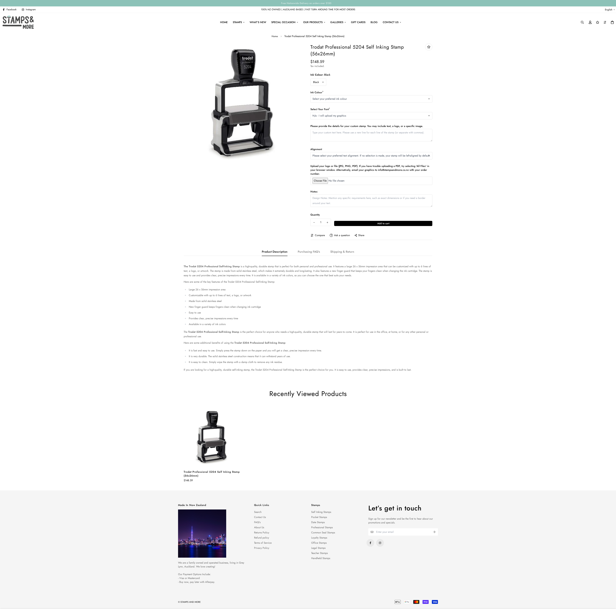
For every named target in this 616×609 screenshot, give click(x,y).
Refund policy (261, 537)
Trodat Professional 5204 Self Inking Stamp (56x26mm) (212, 474)
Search (257, 512)
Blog (374, 22)
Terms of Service (263, 543)
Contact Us (260, 517)
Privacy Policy (261, 548)
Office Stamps (319, 543)
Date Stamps (318, 522)
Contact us (390, 22)
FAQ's (257, 522)
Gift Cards (358, 22)
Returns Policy (261, 532)
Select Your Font (320, 109)
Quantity (315, 215)
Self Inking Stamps (321, 512)
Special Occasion (283, 22)
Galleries (336, 22)
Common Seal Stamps (323, 532)
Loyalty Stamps (319, 537)
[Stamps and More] (18, 22)
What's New (258, 22)
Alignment (316, 149)
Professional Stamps (322, 527)
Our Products (313, 22)
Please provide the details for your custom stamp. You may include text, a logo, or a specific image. (366, 126)
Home (224, 22)
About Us (259, 527)
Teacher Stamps (319, 553)
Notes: (314, 191)
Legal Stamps (318, 548)
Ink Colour (316, 92)
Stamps (237, 22)
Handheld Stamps (320, 558)
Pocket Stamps (319, 517)
